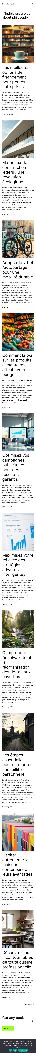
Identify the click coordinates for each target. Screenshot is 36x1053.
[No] (34, 1046)
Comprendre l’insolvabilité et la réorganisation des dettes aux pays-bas (16, 664)
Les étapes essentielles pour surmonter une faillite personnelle (17, 765)
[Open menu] (32, 4)
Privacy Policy (23, 1050)
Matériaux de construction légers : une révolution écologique (14, 172)
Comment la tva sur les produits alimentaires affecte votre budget (17, 365)
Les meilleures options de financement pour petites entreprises (15, 77)
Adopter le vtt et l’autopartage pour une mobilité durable (17, 269)
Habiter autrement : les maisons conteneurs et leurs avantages (17, 865)
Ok (10, 1050)
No (15, 1050)
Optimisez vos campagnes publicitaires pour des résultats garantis (15, 467)
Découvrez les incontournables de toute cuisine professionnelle (17, 959)
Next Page (29, 1004)
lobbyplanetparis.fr (9, 4)
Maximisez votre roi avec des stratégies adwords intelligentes (17, 565)
